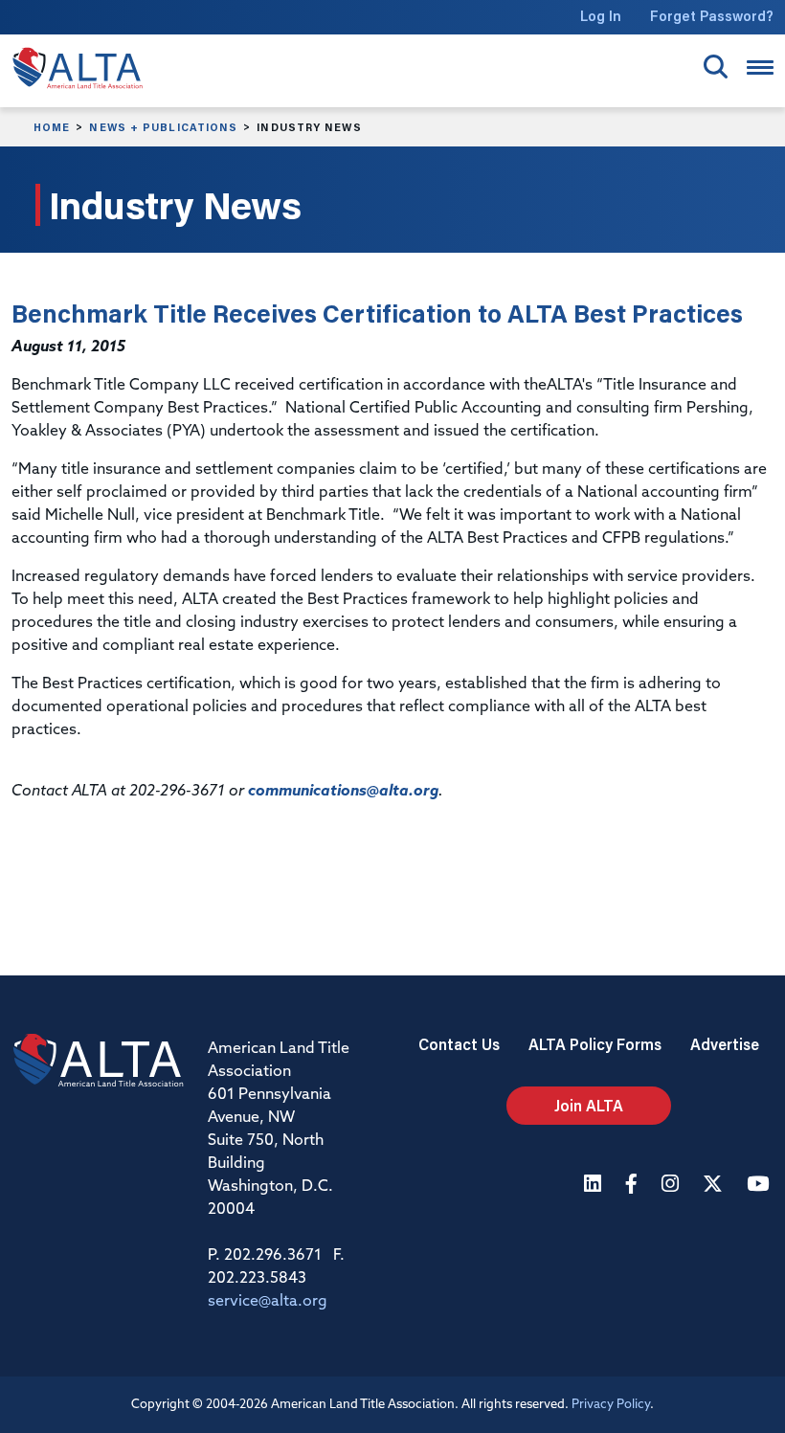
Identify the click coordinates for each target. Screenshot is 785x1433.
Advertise (724, 1044)
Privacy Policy (611, 1405)
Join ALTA (588, 1105)
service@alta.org (267, 1302)
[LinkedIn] (595, 1186)
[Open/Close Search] (716, 66)
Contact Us (459, 1044)
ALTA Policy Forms (595, 1044)
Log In (600, 16)
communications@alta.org (343, 791)
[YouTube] (760, 1186)
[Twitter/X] (715, 1186)
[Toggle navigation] (760, 67)
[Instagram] (673, 1186)
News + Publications (163, 127)
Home (52, 127)
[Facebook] (633, 1186)
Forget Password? (712, 16)
